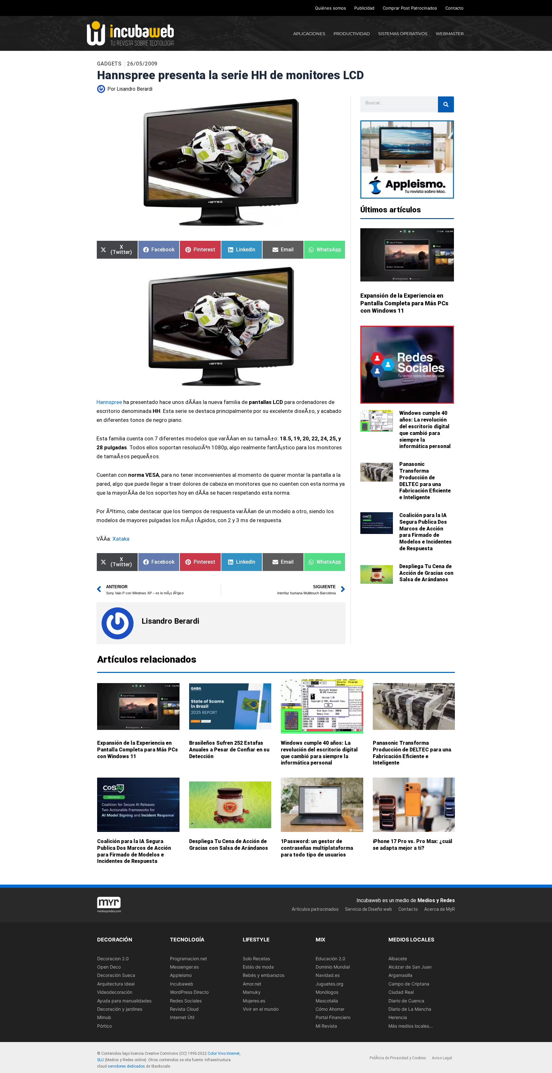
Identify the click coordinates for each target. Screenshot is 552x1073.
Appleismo (181, 975)
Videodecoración (114, 992)
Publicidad (364, 8)
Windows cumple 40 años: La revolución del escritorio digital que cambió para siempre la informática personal (425, 429)
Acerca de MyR (439, 909)
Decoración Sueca (116, 975)
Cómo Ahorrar (330, 1009)
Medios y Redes (436, 900)
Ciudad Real (401, 992)
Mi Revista (326, 1026)
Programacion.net (188, 958)
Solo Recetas (256, 958)
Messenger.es (184, 967)
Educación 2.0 (330, 958)
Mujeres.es (254, 1000)
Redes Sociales (186, 1000)
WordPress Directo (189, 992)
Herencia (397, 1017)
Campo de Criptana (408, 983)
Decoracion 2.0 (113, 958)
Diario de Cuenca (406, 1000)
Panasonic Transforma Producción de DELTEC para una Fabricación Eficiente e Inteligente (425, 480)
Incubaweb (181, 983)
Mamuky (252, 992)
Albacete (397, 958)
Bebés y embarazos (263, 975)
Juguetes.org (329, 983)
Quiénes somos (330, 8)
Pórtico (104, 1026)
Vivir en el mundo (261, 1009)
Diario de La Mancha (409, 1009)
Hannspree (109, 402)
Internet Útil (182, 1017)
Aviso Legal (442, 1058)
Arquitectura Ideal (115, 983)
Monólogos (327, 992)
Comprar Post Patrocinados (410, 8)
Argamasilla (400, 975)
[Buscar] (446, 104)
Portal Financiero (333, 1017)
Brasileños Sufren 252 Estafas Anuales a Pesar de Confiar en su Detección (229, 749)
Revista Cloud (184, 1009)
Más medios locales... (410, 1026)
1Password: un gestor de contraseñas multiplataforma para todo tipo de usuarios (317, 848)
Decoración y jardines (119, 1009)
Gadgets (109, 64)
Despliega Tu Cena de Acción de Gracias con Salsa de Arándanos (426, 573)
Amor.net (252, 983)
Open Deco (109, 967)
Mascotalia (327, 1000)
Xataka (120, 539)
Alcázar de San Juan (410, 967)
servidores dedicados (126, 1066)
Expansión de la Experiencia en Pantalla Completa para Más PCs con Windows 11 (404, 303)
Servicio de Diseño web (368, 909)
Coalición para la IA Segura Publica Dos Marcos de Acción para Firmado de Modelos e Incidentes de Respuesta (425, 532)
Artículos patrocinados (315, 909)
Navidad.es (328, 975)
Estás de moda (258, 967)
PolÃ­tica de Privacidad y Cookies (398, 1058)
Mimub (104, 1017)
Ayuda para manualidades (124, 1000)
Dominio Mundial (333, 967)
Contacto (454, 8)
